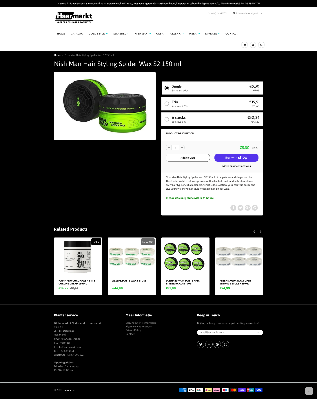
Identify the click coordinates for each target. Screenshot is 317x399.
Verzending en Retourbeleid (140, 322)
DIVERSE (211, 33)
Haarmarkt (69, 390)
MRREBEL (119, 33)
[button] (212, 88)
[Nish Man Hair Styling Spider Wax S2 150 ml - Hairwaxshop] (105, 106)
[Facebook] (209, 344)
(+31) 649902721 (219, 13)
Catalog (77, 33)
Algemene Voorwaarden (138, 326)
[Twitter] (200, 344)
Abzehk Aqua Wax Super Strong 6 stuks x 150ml (235, 282)
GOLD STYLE (97, 33)
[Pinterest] (217, 344)
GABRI (160, 33)
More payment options (236, 166)
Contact (129, 333)
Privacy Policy (133, 330)
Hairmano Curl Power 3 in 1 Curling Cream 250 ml (77, 282)
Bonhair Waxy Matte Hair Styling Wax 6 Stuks (183, 282)
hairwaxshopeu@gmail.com (249, 13)
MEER (192, 33)
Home (61, 33)
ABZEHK (175, 33)
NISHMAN (141, 33)
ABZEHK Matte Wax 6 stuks (129, 280)
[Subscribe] (258, 332)
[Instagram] (225, 344)
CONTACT (231, 33)
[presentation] (254, 231)
